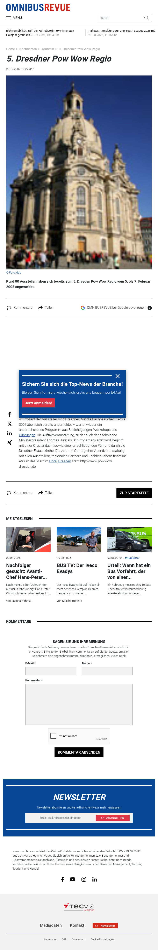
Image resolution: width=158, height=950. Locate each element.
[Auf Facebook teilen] (9, 413)
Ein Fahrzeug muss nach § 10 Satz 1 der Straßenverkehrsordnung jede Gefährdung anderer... (129, 589)
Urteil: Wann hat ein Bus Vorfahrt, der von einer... (129, 571)
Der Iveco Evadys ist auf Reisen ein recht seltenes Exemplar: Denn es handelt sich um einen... (78, 589)
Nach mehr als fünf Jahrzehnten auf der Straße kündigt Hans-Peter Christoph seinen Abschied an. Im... (28, 589)
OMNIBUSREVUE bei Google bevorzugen (116, 308)
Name (86, 663)
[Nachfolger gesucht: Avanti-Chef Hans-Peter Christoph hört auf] (28, 539)
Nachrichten (28, 49)
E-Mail (29, 663)
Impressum (50, 939)
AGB (64, 939)
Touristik (47, 49)
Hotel (53, 461)
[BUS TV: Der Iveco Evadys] (79, 539)
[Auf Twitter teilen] (9, 423)
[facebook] (62, 879)
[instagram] (83, 879)
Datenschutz (79, 939)
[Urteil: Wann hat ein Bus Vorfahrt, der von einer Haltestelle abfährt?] (129, 539)
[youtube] (72, 879)
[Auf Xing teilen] (9, 442)
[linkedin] (94, 879)
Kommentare (23, 308)
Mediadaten (51, 925)
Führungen (27, 435)
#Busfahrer (132, 557)
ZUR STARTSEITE (134, 493)
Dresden (64, 461)
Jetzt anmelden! (38, 403)
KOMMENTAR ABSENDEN (79, 752)
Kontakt (77, 925)
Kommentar (33, 680)
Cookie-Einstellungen (102, 939)
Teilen (49, 308)
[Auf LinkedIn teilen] (9, 433)
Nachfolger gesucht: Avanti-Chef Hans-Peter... (26, 571)
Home (10, 49)
